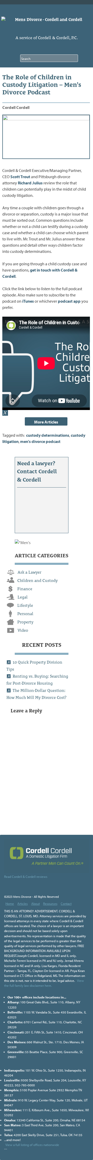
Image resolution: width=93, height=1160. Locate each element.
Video (23, 630)
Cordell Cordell (15, 107)
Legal (23, 597)
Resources (50, 903)
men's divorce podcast (40, 441)
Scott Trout (20, 176)
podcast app (69, 301)
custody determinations (47, 435)
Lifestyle (25, 605)
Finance (24, 588)
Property (25, 622)
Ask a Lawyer (29, 572)
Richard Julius (30, 182)
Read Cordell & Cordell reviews (25, 876)
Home (9, 903)
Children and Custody (37, 580)
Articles (22, 903)
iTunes (28, 301)
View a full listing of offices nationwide (32, 1145)
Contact (66, 903)
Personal (25, 613)
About (35, 903)
